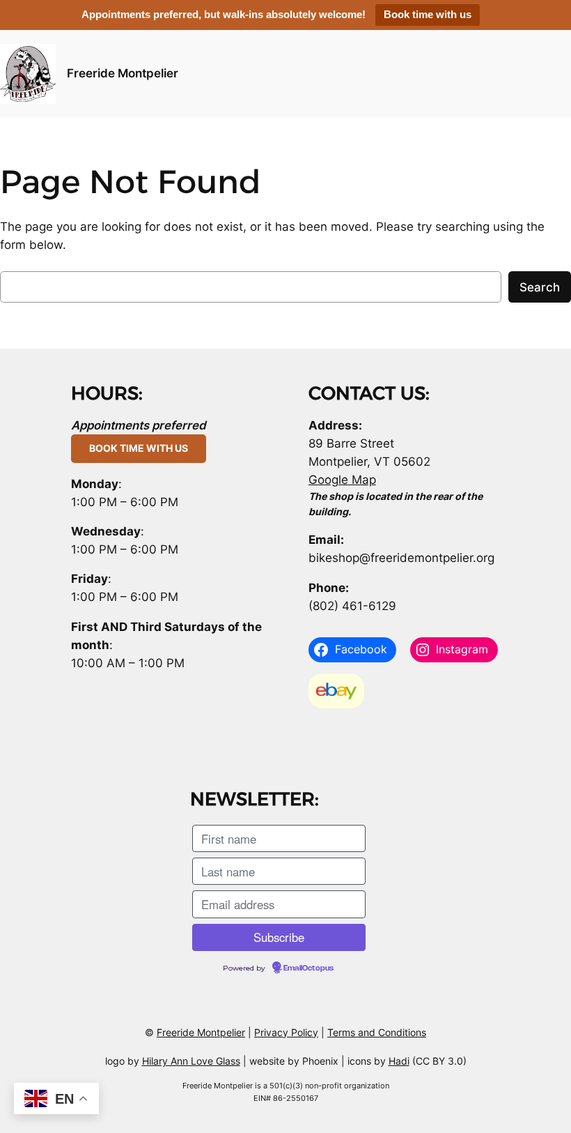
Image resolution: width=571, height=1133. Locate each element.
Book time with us (427, 14)
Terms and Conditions (376, 1032)
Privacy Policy (286, 1032)
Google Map (342, 480)
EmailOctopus (308, 968)
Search (539, 287)
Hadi (399, 1061)
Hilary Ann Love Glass (191, 1061)
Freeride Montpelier (122, 73)
